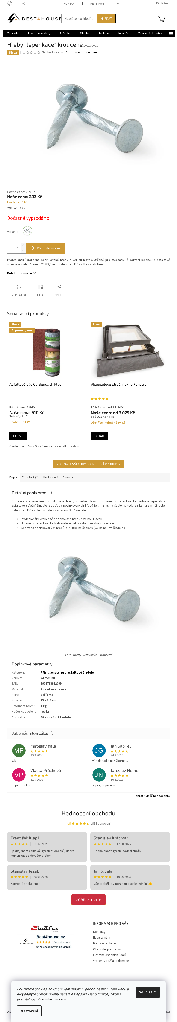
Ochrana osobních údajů (109, 955)
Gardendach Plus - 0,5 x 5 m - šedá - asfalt (37, 446)
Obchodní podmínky (107, 949)
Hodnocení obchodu (88, 812)
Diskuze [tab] (68, 477)
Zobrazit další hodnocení (151, 796)
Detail (18, 436)
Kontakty (71, 4)
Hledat (106, 18)
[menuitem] (13, 33)
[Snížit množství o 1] (23, 250)
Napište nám (95, 4)
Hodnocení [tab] (50, 477)
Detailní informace (19, 273)
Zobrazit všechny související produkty (89, 464)
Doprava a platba (104, 943)
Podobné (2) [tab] (30, 477)
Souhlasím (148, 992)
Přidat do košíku (48, 248)
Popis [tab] (13, 477)
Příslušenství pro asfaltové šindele (67, 672)
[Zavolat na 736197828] (14, 3)
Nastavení (29, 1010)
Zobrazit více (88, 899)
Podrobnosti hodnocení (81, 52)
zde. (64, 999)
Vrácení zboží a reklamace (111, 961)
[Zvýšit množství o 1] (23, 245)
